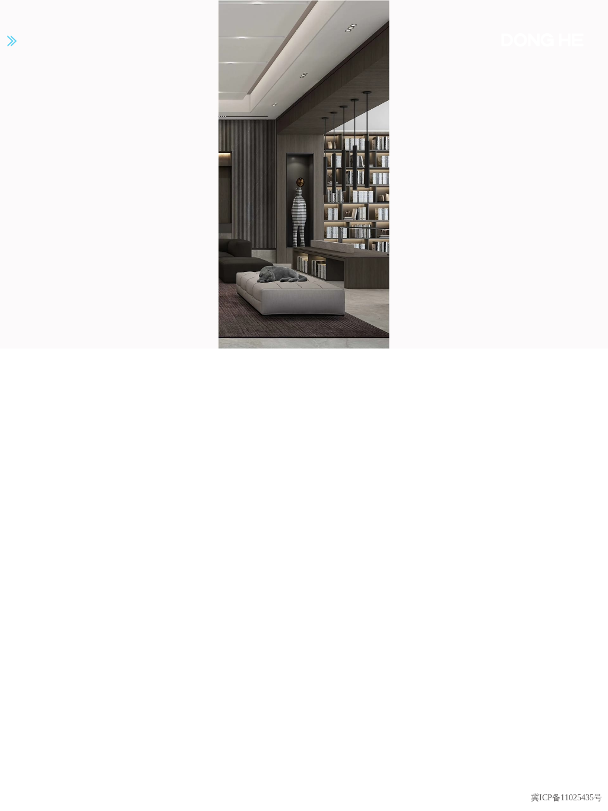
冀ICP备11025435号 (566, 797)
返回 (576, 774)
